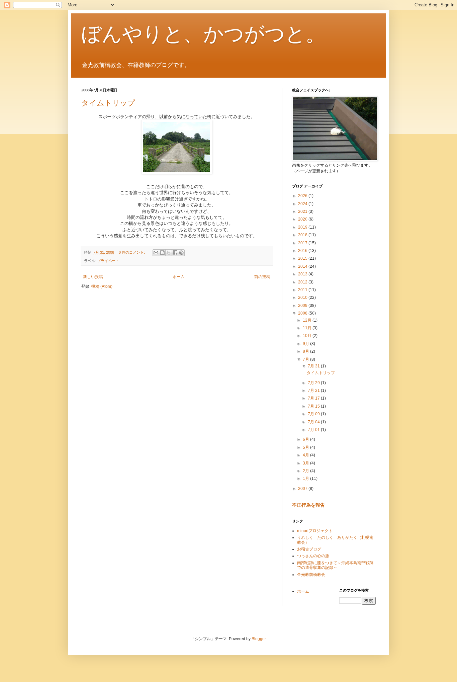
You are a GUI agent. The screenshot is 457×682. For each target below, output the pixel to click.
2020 (303, 219)
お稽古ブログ (309, 549)
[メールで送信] (156, 252)
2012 (303, 282)
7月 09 (314, 414)
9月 (306, 343)
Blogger (259, 638)
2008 (303, 313)
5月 (306, 447)
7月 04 (314, 422)
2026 (303, 195)
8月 (306, 351)
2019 (303, 227)
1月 (306, 478)
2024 (303, 203)
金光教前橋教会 (311, 574)
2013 (303, 274)
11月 (307, 328)
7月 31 (314, 366)
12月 (307, 320)
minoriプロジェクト (315, 530)
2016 (303, 250)
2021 (303, 211)
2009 (303, 305)
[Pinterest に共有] (181, 252)
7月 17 (314, 398)
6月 (306, 439)
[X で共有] (168, 252)
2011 (303, 289)
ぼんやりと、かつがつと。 (203, 34)
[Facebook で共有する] (175, 252)
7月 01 (314, 429)
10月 (307, 335)
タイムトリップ (108, 103)
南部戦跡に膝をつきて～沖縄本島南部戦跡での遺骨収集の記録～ (335, 565)
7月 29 (314, 382)
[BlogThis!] (162, 252)
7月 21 (314, 390)
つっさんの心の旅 (313, 555)
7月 (306, 359)
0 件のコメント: (132, 252)
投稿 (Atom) (101, 286)
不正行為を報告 (308, 505)
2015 (303, 258)
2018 (303, 235)
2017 (303, 243)
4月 (306, 455)
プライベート (108, 261)
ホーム (179, 276)
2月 (306, 470)
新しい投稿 (93, 276)
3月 (306, 463)
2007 (303, 488)
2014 (303, 266)
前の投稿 (262, 276)
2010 (303, 297)
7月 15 (314, 406)
